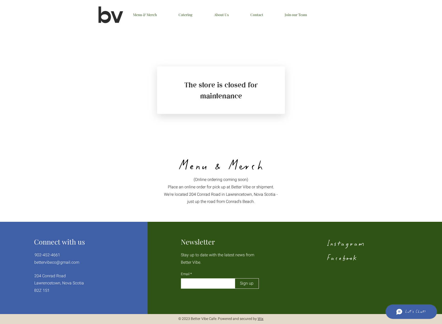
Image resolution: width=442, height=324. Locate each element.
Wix (260, 318)
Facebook (341, 257)
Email (185, 274)
